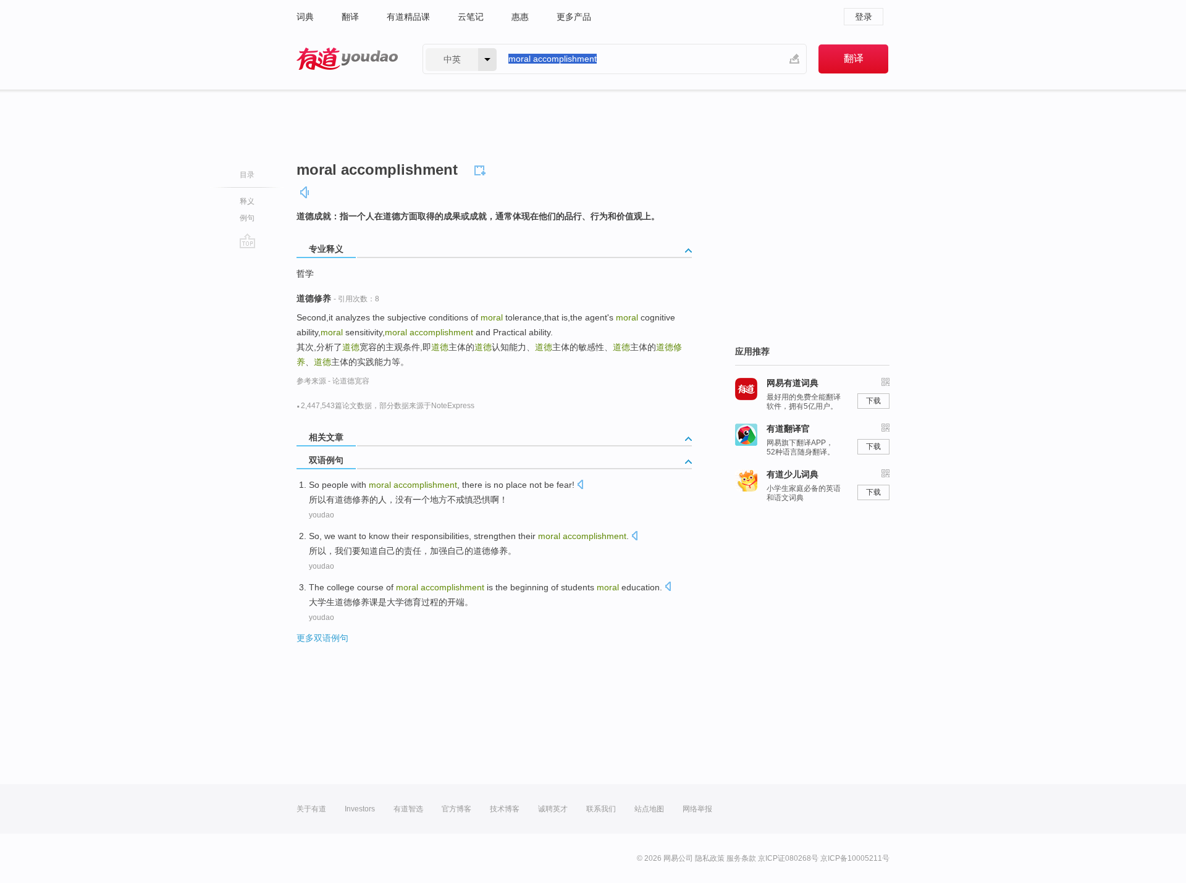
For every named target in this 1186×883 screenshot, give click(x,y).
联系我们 (601, 809)
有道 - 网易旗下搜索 (347, 59)
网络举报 (697, 809)
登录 (863, 17)
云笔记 (471, 17)
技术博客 (504, 809)
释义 (247, 201)
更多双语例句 (322, 638)
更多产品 (574, 17)
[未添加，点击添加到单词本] (481, 169)
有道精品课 (408, 17)
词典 (305, 17)
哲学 (305, 273)
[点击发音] (580, 485)
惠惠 (520, 17)
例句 (247, 218)
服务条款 (741, 858)
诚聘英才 (553, 809)
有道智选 (408, 809)
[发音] (305, 192)
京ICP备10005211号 (855, 858)
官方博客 (456, 809)
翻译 (350, 17)
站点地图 (649, 809)
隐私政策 (710, 858)
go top (247, 240)
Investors (360, 809)
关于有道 (311, 809)
